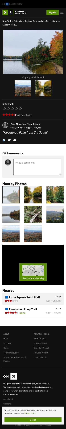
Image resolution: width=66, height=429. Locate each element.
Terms (39, 425)
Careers (7, 403)
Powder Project (41, 352)
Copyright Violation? (33, 77)
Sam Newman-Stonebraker (25, 124)
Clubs (5, 348)
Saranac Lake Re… (41, 21)
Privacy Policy (30, 413)
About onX (8, 399)
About (6, 333)
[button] (3, 140)
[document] (33, 415)
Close (33, 419)
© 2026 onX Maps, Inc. (24, 425)
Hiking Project (40, 343)
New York (6, 21)
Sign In (52, 12)
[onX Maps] (10, 379)
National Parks (40, 357)
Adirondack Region (22, 21)
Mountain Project (41, 333)
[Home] (15, 12)
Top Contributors (11, 352)
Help (5, 338)
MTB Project (39, 338)
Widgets (7, 343)
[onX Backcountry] (12, 4)
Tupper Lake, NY (33, 127)
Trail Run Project (41, 348)
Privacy (48, 425)
